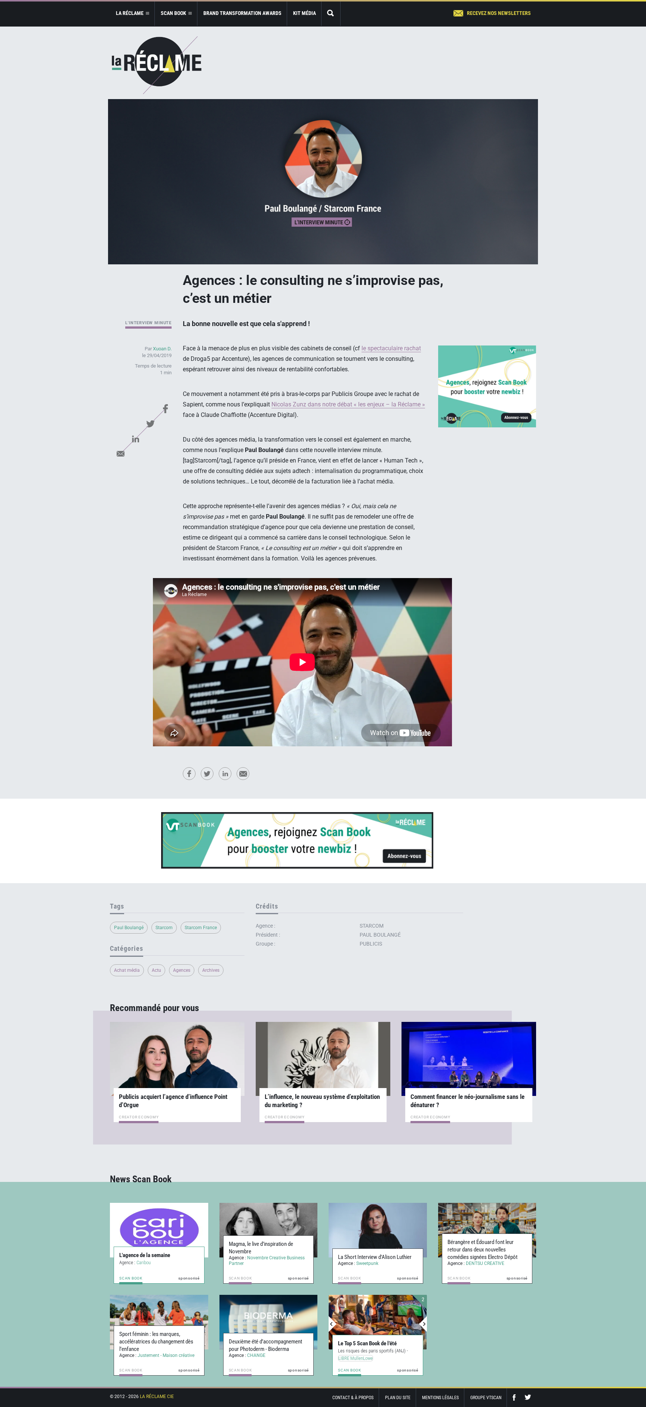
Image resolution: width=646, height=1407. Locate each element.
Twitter (150, 423)
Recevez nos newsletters (499, 13)
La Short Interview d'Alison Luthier (375, 1257)
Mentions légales (440, 1397)
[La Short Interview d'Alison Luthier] (378, 1230)
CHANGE (256, 1355)
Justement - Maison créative (166, 1355)
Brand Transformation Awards (242, 13)
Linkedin (135, 438)
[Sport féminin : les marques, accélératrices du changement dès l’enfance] (159, 1322)
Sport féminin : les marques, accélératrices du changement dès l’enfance (156, 1341)
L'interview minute (148, 322)
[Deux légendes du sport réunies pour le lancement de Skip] (378, 1322)
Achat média (127, 970)
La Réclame (157, 65)
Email (120, 453)
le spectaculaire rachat (391, 348)
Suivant (423, 1324)
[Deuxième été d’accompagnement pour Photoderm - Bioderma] (268, 1322)
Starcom (164, 927)
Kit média (304, 13)
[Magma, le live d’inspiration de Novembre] (268, 1230)
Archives (210, 970)
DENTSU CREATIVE (485, 1263)
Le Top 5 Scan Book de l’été (367, 1343)
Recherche (331, 13)
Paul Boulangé (129, 927)
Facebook (165, 408)
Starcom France (201, 927)
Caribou (143, 1262)
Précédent (333, 1324)
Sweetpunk (367, 1263)
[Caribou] (159, 1230)
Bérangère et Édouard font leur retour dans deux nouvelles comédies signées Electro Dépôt (482, 1249)
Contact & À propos (352, 1397)
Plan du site (397, 1397)
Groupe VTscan (485, 1397)
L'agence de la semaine (144, 1255)
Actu (156, 970)
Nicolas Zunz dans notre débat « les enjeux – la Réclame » (348, 404)
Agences (181, 970)
